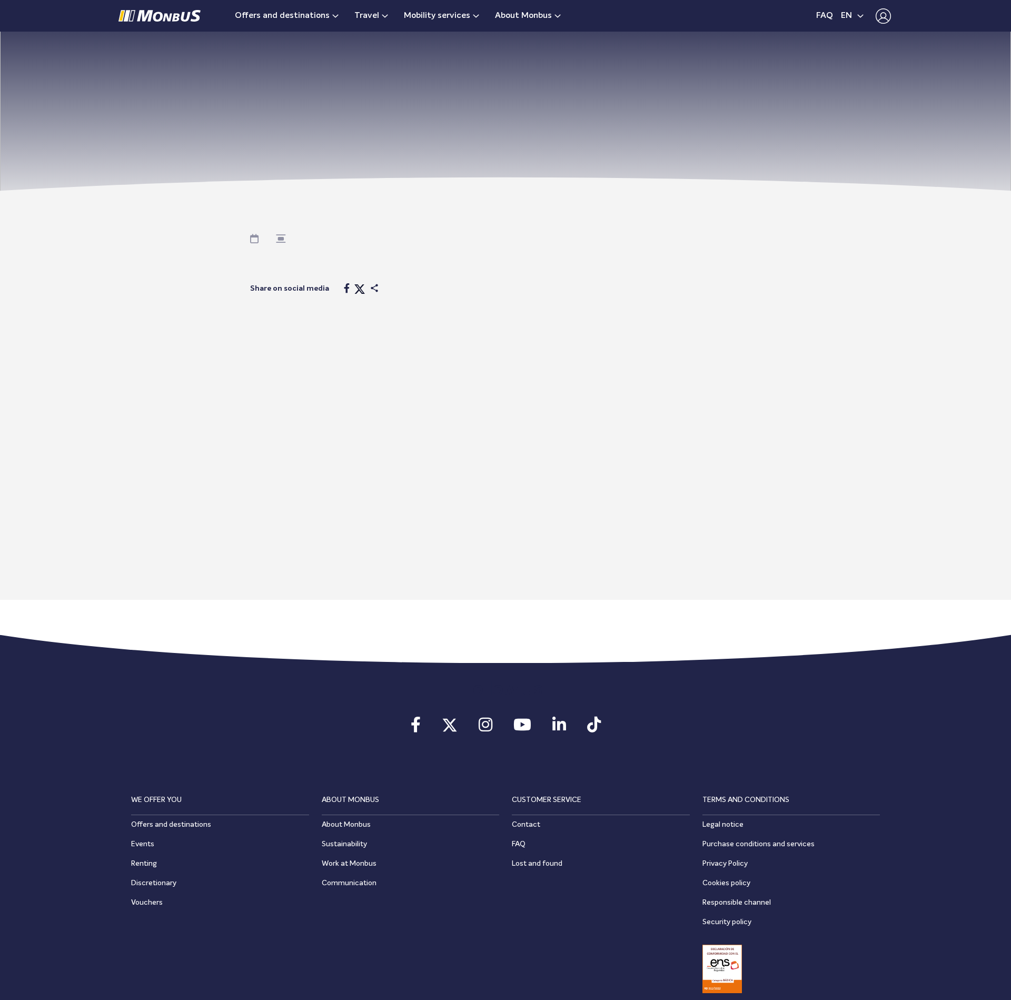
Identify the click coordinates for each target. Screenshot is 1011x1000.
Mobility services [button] (437, 16)
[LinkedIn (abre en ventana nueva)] (559, 728)
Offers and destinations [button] (282, 16)
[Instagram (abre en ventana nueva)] (485, 728)
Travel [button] (366, 16)
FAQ (824, 16)
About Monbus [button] (523, 16)
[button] (881, 16)
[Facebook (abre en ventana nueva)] (415, 728)
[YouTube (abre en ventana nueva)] (522, 728)
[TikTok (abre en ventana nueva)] (594, 728)
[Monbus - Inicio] (159, 15)
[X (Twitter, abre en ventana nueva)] (449, 728)
